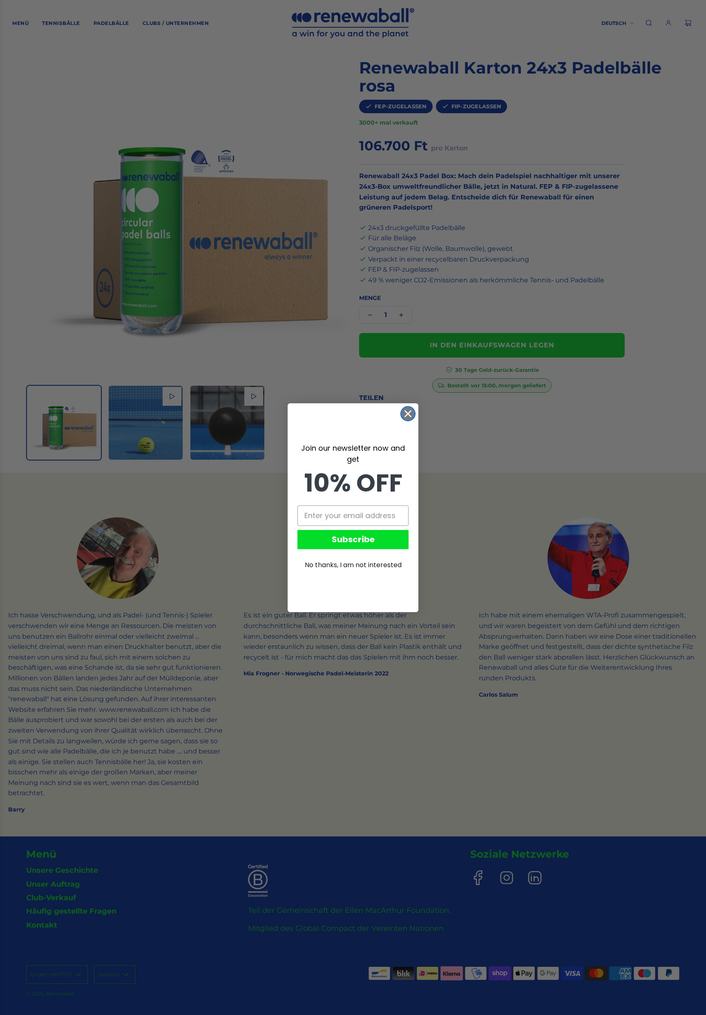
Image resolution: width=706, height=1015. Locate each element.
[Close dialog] (408, 414)
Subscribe (353, 539)
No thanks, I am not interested (353, 565)
